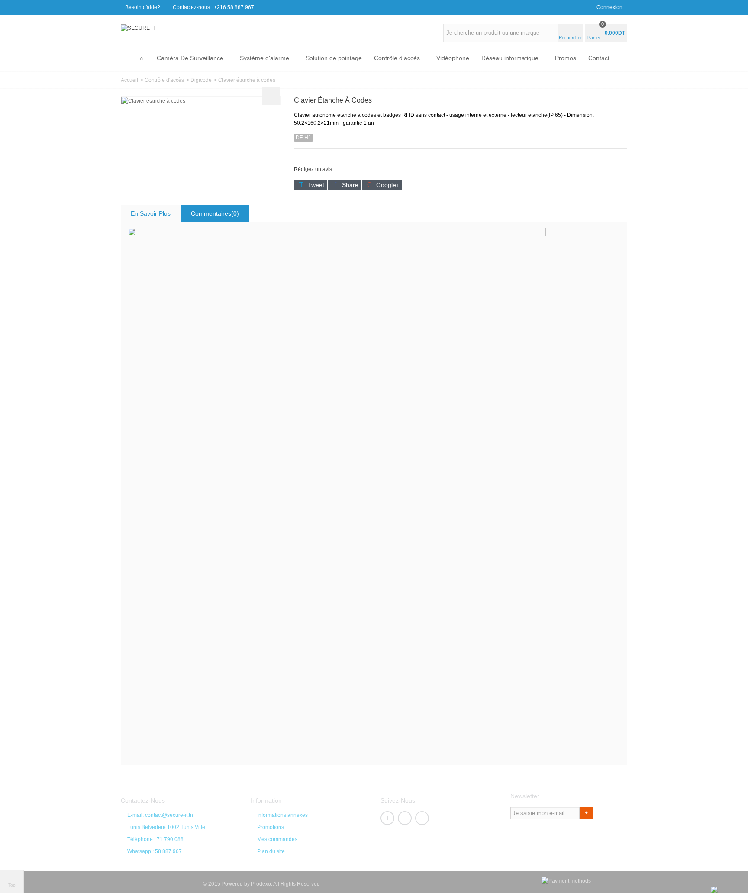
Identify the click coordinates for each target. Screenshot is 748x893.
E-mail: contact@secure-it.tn (160, 815)
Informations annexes (282, 815)
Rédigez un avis (313, 169)
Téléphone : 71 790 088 (155, 839)
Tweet (315, 184)
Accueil (129, 80)
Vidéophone (452, 58)
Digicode (201, 80)
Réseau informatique (509, 58)
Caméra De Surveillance (190, 58)
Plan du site (271, 851)
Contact (598, 58)
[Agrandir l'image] (271, 96)
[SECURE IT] (138, 28)
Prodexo (261, 884)
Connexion (609, 7)
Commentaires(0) (215, 213)
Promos (565, 58)
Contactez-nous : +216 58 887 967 (213, 7)
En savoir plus (151, 213)
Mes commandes (277, 839)
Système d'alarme (264, 58)
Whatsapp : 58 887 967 (154, 851)
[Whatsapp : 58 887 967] (714, 889)
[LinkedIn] (422, 818)
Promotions (270, 827)
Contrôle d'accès (397, 58)
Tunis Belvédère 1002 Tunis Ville (166, 827)
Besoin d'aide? (142, 7)
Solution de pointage (334, 58)
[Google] (405, 818)
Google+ (387, 184)
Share (349, 184)
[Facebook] (387, 818)
